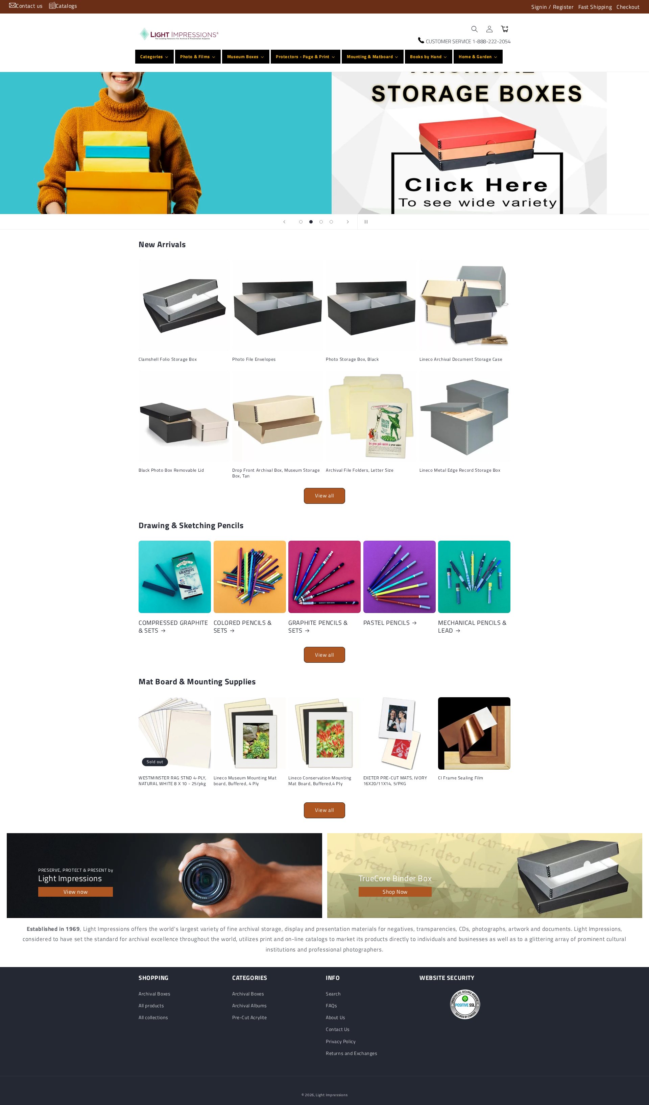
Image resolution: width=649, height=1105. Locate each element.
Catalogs (66, 6)
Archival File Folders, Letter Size (359, 470)
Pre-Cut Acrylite (249, 1017)
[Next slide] (347, 221)
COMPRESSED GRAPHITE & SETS (173, 627)
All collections (153, 1017)
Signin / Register (552, 7)
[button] (474, 29)
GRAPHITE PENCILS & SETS (318, 627)
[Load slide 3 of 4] (321, 222)
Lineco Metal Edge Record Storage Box (460, 470)
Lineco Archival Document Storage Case (460, 359)
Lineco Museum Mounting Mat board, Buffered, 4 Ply (245, 780)
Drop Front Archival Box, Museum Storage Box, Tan (276, 473)
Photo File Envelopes (254, 359)
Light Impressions (331, 1095)
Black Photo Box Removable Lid (171, 470)
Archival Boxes (154, 993)
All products (151, 1005)
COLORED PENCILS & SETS (243, 627)
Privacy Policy (341, 1041)
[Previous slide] (284, 221)
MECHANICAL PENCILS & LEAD (472, 627)
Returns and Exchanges (352, 1053)
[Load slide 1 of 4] (301, 222)
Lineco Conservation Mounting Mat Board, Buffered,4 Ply (320, 780)
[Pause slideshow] (364, 221)
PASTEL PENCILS (386, 623)
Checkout (628, 7)
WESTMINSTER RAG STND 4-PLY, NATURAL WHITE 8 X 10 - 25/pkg (172, 780)
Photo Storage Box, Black (352, 359)
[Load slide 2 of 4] (311, 222)
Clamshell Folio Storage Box (168, 359)
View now (76, 892)
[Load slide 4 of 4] (331, 222)
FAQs (331, 1005)
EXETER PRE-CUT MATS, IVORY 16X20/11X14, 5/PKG (395, 780)
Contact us (29, 6)
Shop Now (395, 892)
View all (324, 495)
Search (333, 993)
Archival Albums (249, 1005)
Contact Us (338, 1029)
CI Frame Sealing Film (460, 778)
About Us (335, 1017)
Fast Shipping (595, 7)
